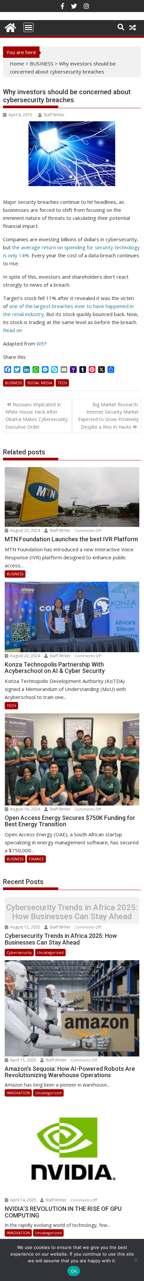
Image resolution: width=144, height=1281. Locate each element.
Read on (12, 330)
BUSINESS (41, 63)
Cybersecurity (19, 952)
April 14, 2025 (23, 1200)
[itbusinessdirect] (9, 26)
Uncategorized (50, 952)
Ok (74, 1271)
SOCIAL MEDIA (39, 382)
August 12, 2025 (25, 927)
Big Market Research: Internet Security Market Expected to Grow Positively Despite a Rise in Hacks (108, 415)
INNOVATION (18, 1092)
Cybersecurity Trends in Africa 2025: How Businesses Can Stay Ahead (71, 912)
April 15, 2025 (23, 1060)
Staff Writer (54, 115)
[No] (135, 1260)
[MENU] (28, 27)
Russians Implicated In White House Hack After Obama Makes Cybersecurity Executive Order (36, 415)
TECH (62, 382)
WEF (42, 343)
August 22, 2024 (25, 656)
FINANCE (36, 858)
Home (17, 63)
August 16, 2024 (25, 809)
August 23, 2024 (25, 530)
